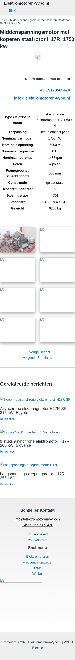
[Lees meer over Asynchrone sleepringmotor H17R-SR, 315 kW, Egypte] (35, 399)
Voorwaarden (37, 540)
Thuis (3, 20)
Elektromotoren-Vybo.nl (26, 3)
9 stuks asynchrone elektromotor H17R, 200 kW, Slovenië (35, 443)
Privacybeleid (37, 534)
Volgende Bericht (37, 358)
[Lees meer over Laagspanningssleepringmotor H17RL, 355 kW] (30, 465)
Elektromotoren (37, 556)
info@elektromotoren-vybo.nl (42, 98)
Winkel (37, 574)
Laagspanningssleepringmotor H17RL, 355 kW (34, 476)
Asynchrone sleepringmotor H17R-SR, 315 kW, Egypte (34, 410)
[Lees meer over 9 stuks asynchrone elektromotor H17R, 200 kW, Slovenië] (30, 432)
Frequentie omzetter (38, 562)
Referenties (7, 418)
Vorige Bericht (37, 352)
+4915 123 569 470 (37, 525)
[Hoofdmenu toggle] (13, 10)
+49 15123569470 (54, 90)
